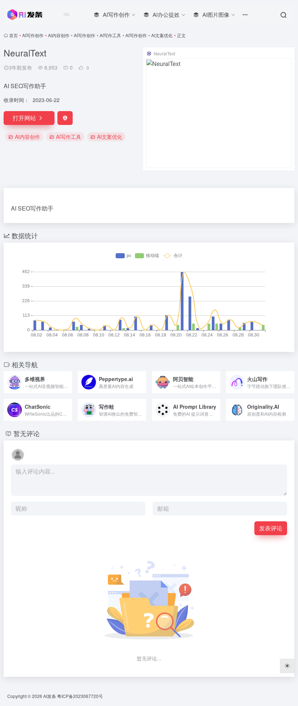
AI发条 (49, 696)
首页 (13, 35)
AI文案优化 (162, 35)
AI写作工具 (110, 35)
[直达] (68, 382)
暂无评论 (26, 433)
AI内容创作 (58, 35)
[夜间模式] (287, 666)
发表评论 (270, 528)
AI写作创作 (33, 35)
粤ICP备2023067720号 (80, 696)
